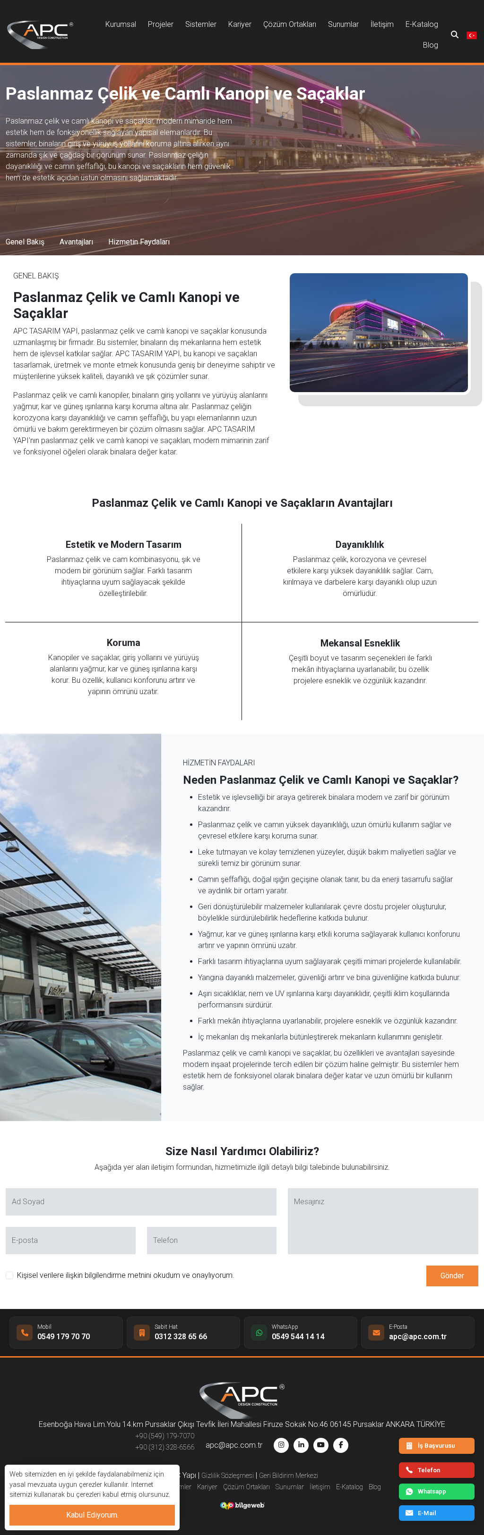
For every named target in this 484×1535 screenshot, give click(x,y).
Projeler (160, 24)
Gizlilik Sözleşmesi (227, 1476)
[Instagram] (281, 1445)
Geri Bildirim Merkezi (288, 1476)
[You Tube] (320, 1445)
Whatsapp (432, 1491)
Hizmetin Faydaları (139, 241)
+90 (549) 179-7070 (165, 1436)
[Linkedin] (301, 1445)
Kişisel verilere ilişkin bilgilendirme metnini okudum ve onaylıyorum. (125, 1275)
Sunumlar (343, 24)
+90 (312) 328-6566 (165, 1447)
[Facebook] (340, 1445)
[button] (472, 34)
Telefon (429, 1470)
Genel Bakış (25, 241)
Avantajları (76, 241)
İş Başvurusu (436, 1445)
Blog (430, 45)
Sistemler (200, 24)
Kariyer (239, 24)
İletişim (382, 24)
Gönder (452, 1275)
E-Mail (427, 1513)
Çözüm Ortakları (289, 24)
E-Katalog (422, 24)
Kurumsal (120, 24)
